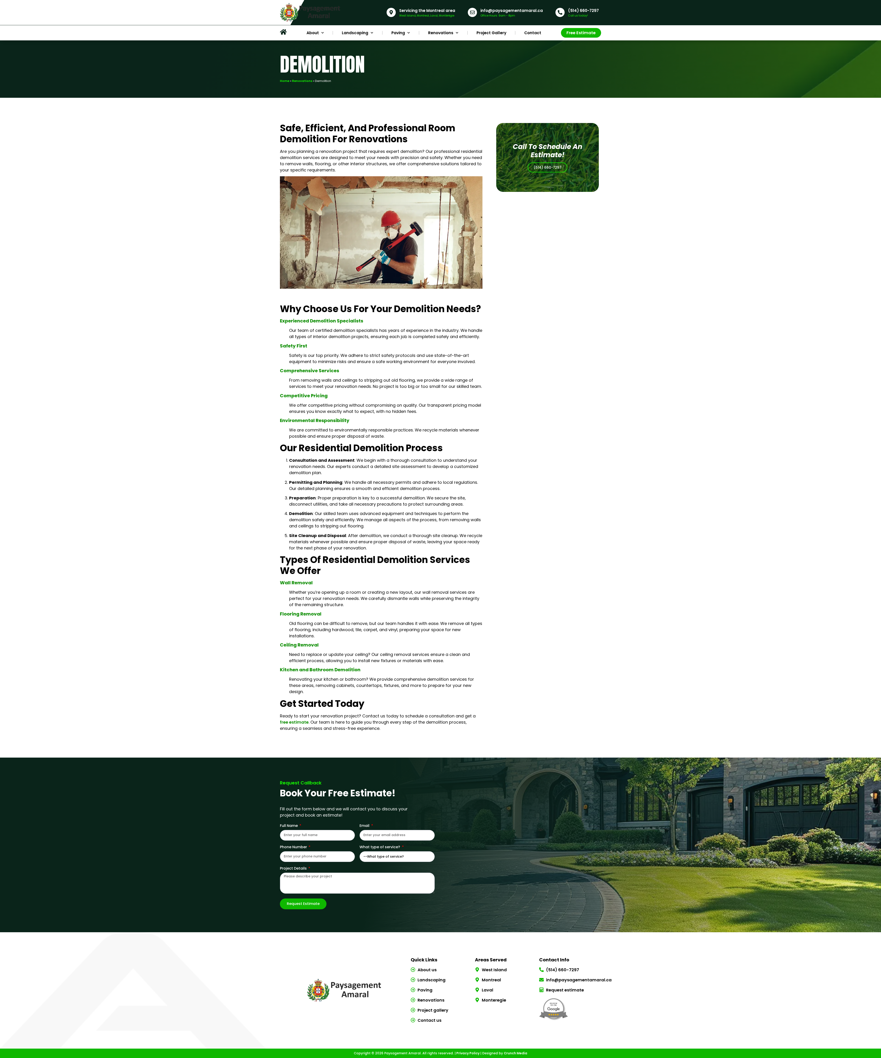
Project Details (294, 869)
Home (284, 81)
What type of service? (380, 847)
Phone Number (294, 847)
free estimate (294, 722)
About (313, 33)
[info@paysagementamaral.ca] (472, 12)
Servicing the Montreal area (427, 10)
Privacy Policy (468, 1053)
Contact (532, 33)
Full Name (289, 826)
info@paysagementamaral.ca (511, 10)
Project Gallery (491, 33)
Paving (398, 33)
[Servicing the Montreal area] (391, 12)
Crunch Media (515, 1053)
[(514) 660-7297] (560, 12)
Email (365, 826)
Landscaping (355, 33)
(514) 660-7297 (583, 10)
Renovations (440, 33)
